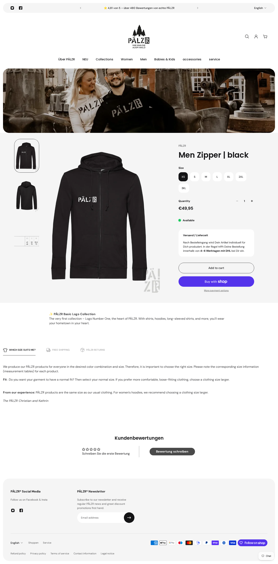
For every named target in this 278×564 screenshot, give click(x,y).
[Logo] (139, 36)
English (258, 8)
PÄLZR (182, 145)
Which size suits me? (22, 349)
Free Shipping (61, 349)
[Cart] (265, 36)
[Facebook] (20, 8)
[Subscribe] (129, 517)
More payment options (216, 290)
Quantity (184, 201)
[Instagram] (12, 8)
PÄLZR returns (95, 349)
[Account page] (256, 36)
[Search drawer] (247, 36)
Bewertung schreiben (172, 451)
